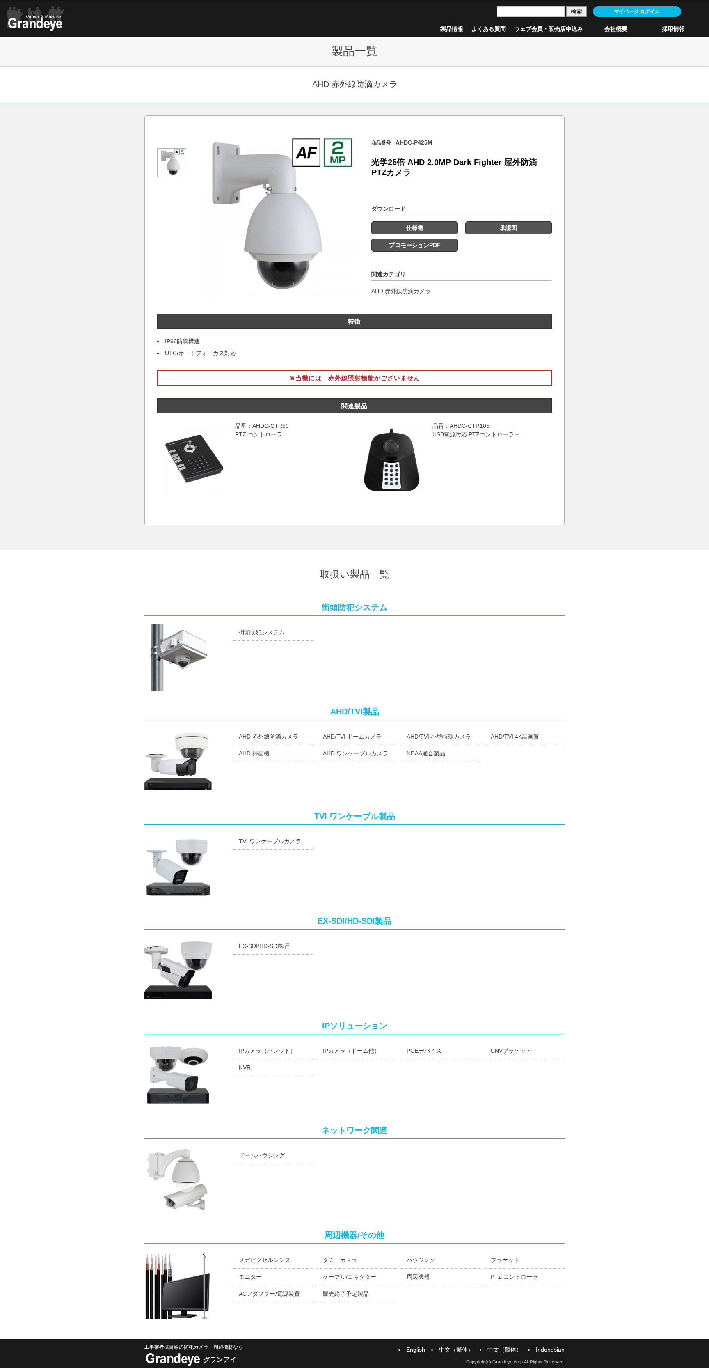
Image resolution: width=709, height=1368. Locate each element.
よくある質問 (488, 28)
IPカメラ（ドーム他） (351, 1050)
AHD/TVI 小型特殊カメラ (439, 736)
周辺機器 (418, 1277)
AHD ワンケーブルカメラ (355, 753)
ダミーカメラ (340, 1260)
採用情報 (673, 28)
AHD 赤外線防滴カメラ (401, 291)
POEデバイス (424, 1050)
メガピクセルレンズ (264, 1260)
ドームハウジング (262, 1155)
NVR (245, 1067)
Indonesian (550, 1349)
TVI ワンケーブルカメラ (270, 841)
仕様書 (414, 228)
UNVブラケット (511, 1050)
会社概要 (615, 28)
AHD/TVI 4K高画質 (515, 736)
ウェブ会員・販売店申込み (548, 28)
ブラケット (505, 1260)
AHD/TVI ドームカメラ (352, 736)
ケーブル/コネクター (349, 1277)
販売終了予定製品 (346, 1293)
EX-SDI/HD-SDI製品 (264, 946)
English (415, 1349)
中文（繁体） (456, 1349)
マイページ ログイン (637, 11)
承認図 (508, 228)
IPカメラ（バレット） (267, 1050)
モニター (250, 1277)
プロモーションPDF (415, 245)
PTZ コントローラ (514, 1277)
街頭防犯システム (262, 632)
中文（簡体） (504, 1349)
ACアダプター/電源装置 (269, 1293)
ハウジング (421, 1260)
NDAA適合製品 (426, 753)
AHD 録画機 (254, 753)
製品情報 (451, 28)
